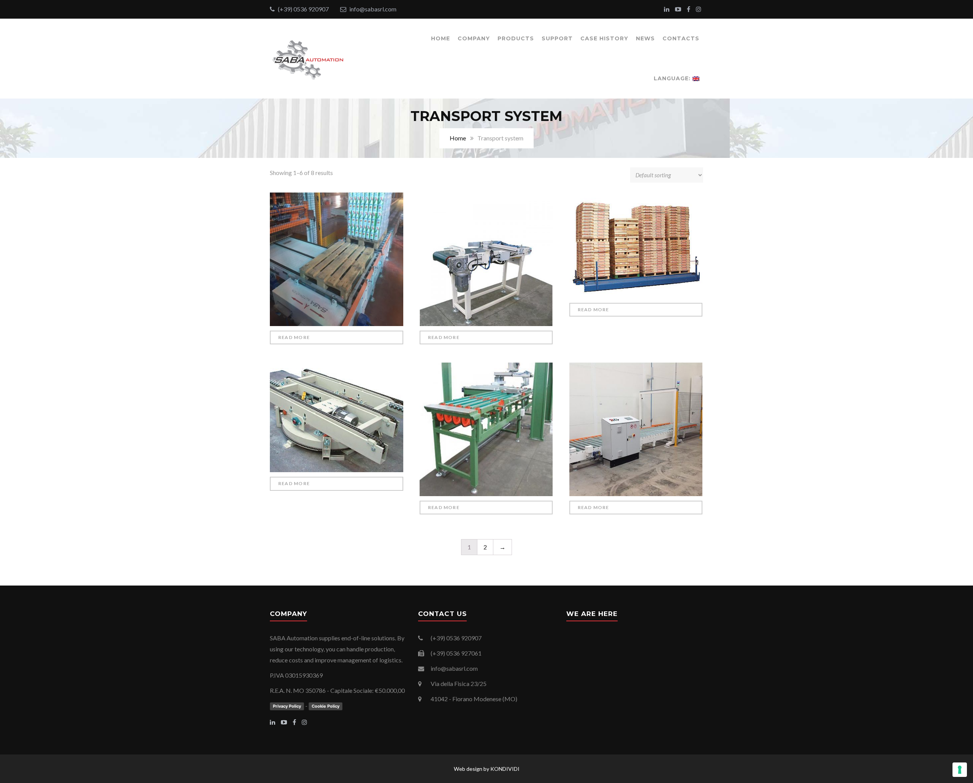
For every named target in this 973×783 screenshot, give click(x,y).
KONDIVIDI (505, 768)
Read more (294, 337)
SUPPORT (557, 38)
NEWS (645, 38)
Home (458, 138)
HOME (440, 38)
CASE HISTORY (604, 38)
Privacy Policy (287, 706)
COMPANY (474, 38)
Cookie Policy (325, 706)
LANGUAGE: (673, 78)
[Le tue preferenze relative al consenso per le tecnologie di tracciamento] (959, 769)
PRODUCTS (516, 38)
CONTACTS (680, 38)
